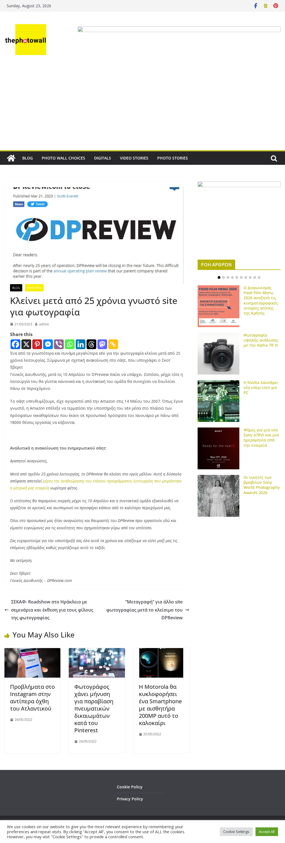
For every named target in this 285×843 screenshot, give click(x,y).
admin (44, 324)
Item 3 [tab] (228, 277)
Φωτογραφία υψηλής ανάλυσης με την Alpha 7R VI (261, 340)
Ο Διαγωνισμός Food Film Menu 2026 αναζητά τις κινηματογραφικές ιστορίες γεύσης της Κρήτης (261, 300)
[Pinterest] (37, 344)
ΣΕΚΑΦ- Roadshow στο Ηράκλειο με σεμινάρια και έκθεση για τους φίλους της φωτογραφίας (52, 610)
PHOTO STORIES (172, 158)
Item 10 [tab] (259, 277)
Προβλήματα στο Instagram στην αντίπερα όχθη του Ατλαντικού (32, 697)
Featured (34, 288)
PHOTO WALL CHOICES (63, 158)
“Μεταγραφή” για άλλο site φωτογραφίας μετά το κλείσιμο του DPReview (144, 610)
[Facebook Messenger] (48, 344)
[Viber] (59, 344)
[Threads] (91, 344)
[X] (26, 344)
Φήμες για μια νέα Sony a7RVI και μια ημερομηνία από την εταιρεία (261, 437)
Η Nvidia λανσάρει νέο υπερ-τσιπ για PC (261, 387)
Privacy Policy (130, 798)
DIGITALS (102, 158)
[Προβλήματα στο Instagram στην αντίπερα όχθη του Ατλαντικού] (32, 652)
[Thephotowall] (11, 158)
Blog (16, 288)
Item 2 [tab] (223, 277)
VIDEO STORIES (134, 158)
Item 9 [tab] (254, 277)
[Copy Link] (113, 344)
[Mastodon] (102, 344)
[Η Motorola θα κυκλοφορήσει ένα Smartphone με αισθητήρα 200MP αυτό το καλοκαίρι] (161, 652)
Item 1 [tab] (219, 277)
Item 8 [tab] (250, 277)
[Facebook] (15, 344)
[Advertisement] (142, 108)
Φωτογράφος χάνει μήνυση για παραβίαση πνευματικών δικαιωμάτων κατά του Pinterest (93, 708)
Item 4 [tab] (232, 277)
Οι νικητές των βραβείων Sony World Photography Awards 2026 (262, 485)
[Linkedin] (80, 344)
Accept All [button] (267, 831)
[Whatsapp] (70, 344)
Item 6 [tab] (241, 277)
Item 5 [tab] (236, 277)
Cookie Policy (129, 786)
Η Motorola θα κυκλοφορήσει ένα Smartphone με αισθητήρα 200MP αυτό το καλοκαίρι (160, 705)
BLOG (27, 158)
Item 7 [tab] (245, 277)
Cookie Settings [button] (236, 831)
